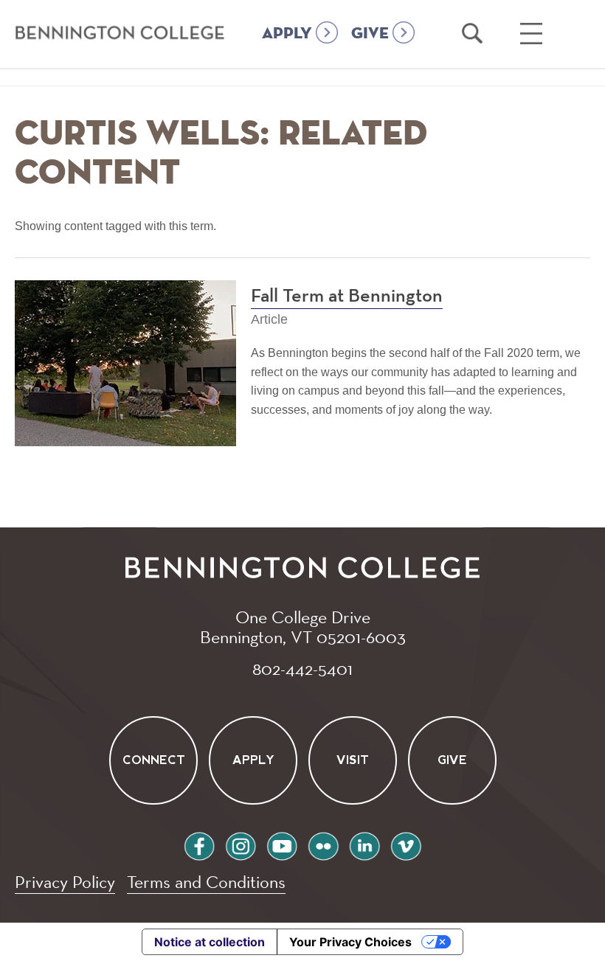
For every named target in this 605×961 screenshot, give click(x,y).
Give (452, 760)
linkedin (364, 844)
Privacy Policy (65, 881)
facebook (199, 844)
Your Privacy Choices (350, 941)
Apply (253, 760)
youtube (282, 844)
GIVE (370, 34)
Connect (153, 760)
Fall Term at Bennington (347, 296)
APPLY (287, 34)
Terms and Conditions (206, 881)
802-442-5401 (302, 668)
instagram (240, 844)
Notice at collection (209, 941)
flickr (323, 844)
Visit (352, 760)
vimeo (406, 844)
